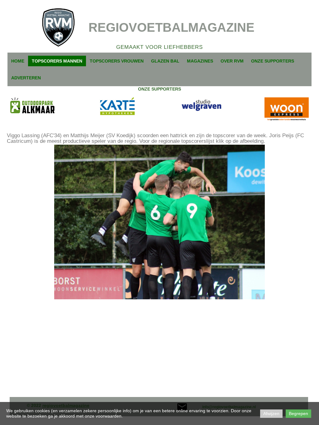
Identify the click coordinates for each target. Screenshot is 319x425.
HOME (17, 60)
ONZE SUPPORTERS (272, 60)
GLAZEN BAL (165, 60)
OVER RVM (232, 60)
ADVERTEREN (26, 77)
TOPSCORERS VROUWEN (117, 60)
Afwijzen (271, 413)
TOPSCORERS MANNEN (57, 60)
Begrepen (298, 413)
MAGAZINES (200, 60)
